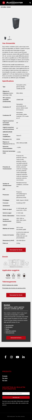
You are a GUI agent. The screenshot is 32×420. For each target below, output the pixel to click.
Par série (5, 378)
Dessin (7, 329)
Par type (4, 380)
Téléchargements (9, 332)
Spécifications (9, 327)
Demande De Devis (16, 250)
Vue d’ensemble (9, 325)
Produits (4, 376)
